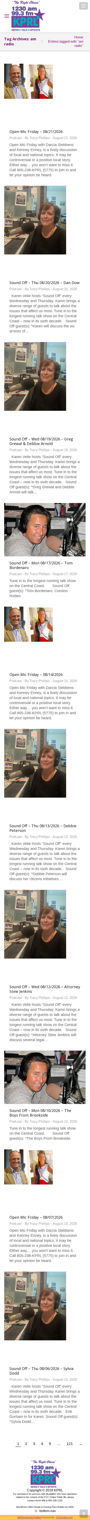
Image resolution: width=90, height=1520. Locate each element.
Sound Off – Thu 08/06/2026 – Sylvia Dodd (41, 1371)
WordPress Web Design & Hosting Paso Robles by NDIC (45, 1507)
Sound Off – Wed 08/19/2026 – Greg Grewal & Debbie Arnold (41, 441)
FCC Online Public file (55, 1497)
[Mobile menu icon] (83, 6)
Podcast (15, 138)
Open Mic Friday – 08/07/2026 (36, 1217)
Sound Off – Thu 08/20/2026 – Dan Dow (44, 282)
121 (70, 1444)
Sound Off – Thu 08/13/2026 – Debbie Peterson (42, 828)
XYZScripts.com (64, 1517)
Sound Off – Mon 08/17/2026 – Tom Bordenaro (41, 565)
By (37, 138)
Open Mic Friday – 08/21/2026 (36, 131)
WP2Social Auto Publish (29, 1517)
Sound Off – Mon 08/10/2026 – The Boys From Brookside (40, 1113)
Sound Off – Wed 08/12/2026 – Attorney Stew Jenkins (44, 989)
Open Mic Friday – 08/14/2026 (36, 674)
